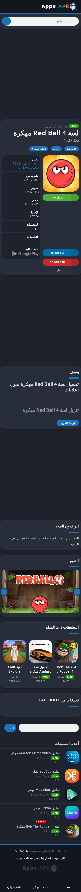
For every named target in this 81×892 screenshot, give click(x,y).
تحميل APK (57, 197)
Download (57, 262)
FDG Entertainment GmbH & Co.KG (26, 165)
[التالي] (4, 591)
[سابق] (77, 591)
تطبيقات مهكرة (40, 887)
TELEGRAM (57, 253)
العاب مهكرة (39, 149)
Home (62, 126)
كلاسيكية (50, 126)
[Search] (6, 21)
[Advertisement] (40, 857)
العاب (56, 149)
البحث (10, 728)
